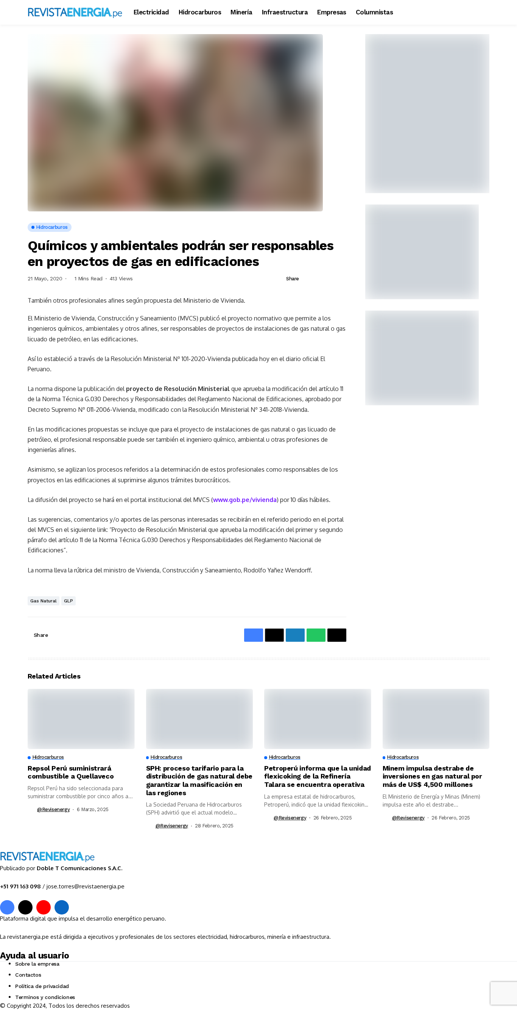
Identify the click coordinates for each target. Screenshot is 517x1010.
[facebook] (7, 907)
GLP (68, 600)
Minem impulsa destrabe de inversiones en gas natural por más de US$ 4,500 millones (432, 776)
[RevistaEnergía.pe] (75, 12)
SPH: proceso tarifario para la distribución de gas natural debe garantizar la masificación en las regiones (199, 780)
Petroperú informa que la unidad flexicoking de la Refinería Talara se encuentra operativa (317, 776)
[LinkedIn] (62, 907)
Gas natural (43, 600)
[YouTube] (43, 907)
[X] (25, 907)
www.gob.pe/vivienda (245, 499)
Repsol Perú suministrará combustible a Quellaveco (71, 772)
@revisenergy (53, 809)
